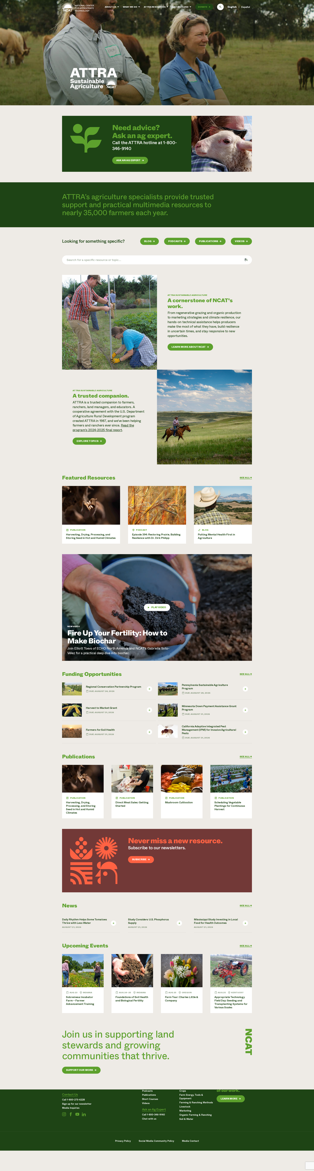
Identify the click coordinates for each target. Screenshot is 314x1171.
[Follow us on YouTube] (77, 1114)
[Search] (220, 7)
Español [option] (245, 7)
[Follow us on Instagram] (64, 1114)
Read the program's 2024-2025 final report (103, 427)
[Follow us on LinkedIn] (84, 1114)
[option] (245, 7)
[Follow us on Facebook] (71, 1114)
